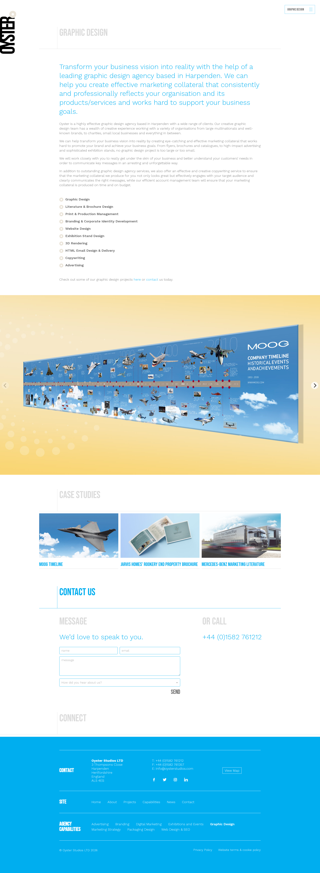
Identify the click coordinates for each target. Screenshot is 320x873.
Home (96, 802)
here (137, 279)
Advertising (100, 824)
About (112, 802)
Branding (122, 824)
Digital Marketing (149, 824)
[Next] (314, 385)
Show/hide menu (310, 9)
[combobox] (119, 683)
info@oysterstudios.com (174, 769)
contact (152, 279)
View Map (232, 771)
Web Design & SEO (175, 829)
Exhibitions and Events (186, 824)
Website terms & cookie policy (239, 850)
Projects (130, 802)
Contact (188, 802)
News (171, 802)
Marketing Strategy (106, 829)
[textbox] (120, 682)
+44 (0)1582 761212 (232, 637)
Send (175, 692)
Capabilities (151, 802)
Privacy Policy (202, 850)
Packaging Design (141, 829)
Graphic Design (222, 824)
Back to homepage (8, 32)
